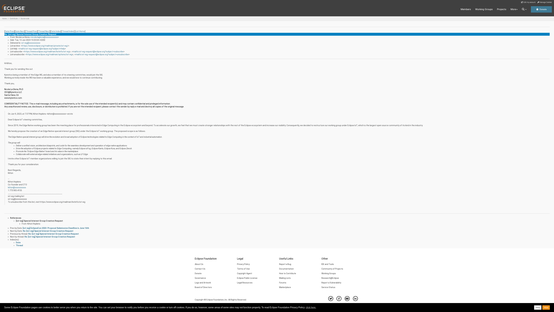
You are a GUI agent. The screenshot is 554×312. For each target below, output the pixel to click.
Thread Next (44, 31)
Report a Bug (285, 264)
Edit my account (529, 2)
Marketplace (285, 287)
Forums (282, 283)
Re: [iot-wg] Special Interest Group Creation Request (48, 231)
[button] (524, 9)
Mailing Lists (285, 278)
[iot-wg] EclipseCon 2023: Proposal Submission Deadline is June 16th (56, 228)
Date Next (19, 31)
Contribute (14, 19)
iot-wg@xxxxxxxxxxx (30, 43)
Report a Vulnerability (331, 283)
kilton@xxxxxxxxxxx (17, 187)
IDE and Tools (327, 264)
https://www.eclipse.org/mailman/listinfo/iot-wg (47, 51)
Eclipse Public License (247, 278)
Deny (538, 308)
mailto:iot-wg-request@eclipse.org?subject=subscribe (98, 51)
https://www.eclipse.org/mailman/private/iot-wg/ (45, 46)
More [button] (513, 9)
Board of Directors (203, 287)
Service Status (328, 287)
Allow (546, 308)
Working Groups (484, 9)
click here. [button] (311, 307)
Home (4, 19)
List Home (80, 31)
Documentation (286, 269)
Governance (200, 278)
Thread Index (68, 31)
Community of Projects (332, 269)
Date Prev (9, 31)
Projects (501, 9)
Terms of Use (243, 269)
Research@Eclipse (330, 278)
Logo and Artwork (203, 283)
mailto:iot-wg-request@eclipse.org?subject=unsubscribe (102, 54)
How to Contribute (287, 273)
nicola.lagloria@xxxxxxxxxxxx (44, 37)
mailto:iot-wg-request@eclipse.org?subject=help (42, 49)
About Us (199, 264)
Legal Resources (244, 283)
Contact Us (200, 269)
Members (466, 9)
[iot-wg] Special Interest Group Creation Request (39, 221)
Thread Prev (31, 31)
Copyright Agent (244, 273)
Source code (25, 19)
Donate (543, 9)
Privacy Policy (243, 264)
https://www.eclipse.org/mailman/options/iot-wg (49, 54)
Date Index (56, 31)
